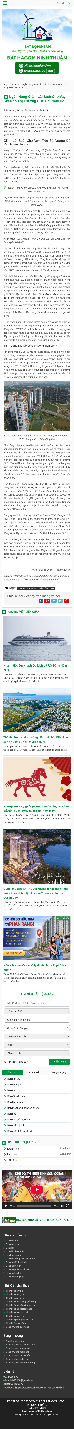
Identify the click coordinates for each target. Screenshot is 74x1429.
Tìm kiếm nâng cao (17, 1061)
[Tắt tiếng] (62, 1206)
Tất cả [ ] (12, 1160)
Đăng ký (63, 4)
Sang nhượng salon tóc (17, 1359)
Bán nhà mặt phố (16, 1125)
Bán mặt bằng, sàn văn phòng (23, 1108)
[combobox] (37, 1020)
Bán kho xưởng (15, 1102)
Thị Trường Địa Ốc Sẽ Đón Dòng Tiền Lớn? (30, 345)
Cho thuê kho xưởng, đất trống (21, 1301)
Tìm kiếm (61, 1061)
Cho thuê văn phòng (16, 1323)
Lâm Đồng (12, 1154)
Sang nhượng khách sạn (18, 1348)
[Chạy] (6, 1206)
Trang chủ (6, 84)
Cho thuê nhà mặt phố (17, 1312)
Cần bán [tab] (12, 1072)
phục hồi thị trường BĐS (27, 487)
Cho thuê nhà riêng (15, 1316)
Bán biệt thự (13, 1078)
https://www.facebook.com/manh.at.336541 (39, 1387)
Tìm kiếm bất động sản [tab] (37, 994)
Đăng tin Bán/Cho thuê (57, 4)
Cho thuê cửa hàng (15, 1298)
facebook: (9, 1387)
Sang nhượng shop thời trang (20, 1362)
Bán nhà (11, 1113)
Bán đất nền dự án (17, 1096)
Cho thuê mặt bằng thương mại (21, 1305)
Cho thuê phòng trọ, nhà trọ (19, 1319)
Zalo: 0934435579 (13, 1384)
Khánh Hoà (13, 1148)
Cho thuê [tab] (34, 1072)
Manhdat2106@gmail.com (19, 1380)
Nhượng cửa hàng (15, 1341)
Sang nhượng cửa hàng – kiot (20, 1344)
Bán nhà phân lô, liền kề (19, 1131)
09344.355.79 (10, 1376)
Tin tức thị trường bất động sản (36, 588)
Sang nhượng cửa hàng (17, 1327)
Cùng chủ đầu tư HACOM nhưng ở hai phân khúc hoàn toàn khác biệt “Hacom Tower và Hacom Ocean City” (35, 893)
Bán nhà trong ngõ (15, 1276)
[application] (37, 1189)
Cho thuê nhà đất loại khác (19, 1309)
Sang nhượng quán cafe (18, 1355)
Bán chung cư (14, 1084)
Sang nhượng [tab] (58, 1072)
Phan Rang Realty (14, 110)
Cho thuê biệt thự (14, 1291)
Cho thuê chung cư (15, 1294)
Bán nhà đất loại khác (18, 1119)
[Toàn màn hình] (68, 1206)
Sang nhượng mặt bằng (17, 1352)
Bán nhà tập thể (13, 1273)
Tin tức (17, 84)
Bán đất (11, 1090)
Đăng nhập (69, 4)
